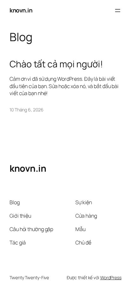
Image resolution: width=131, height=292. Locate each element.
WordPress (110, 277)
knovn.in (21, 10)
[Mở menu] (117, 10)
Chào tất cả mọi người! (56, 64)
